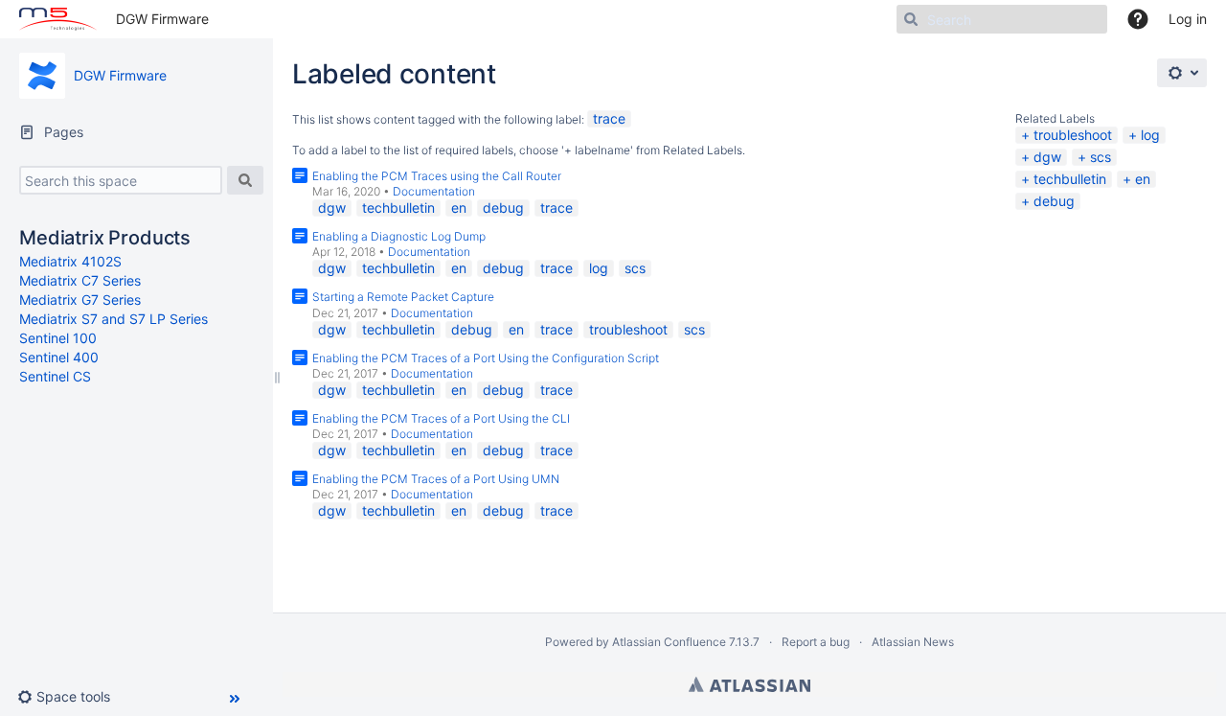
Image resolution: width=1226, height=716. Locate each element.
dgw (1047, 157)
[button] (71, 696)
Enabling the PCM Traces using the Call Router (436, 176)
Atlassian (749, 684)
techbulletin (1069, 179)
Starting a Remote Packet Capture (403, 296)
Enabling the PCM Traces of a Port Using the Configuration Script (485, 358)
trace (609, 118)
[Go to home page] (58, 19)
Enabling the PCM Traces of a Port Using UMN (435, 479)
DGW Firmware (162, 19)
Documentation (434, 191)
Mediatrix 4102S (70, 261)
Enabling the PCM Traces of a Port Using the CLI (441, 418)
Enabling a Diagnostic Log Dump (399, 236)
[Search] (245, 180)
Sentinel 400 (59, 357)
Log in (1188, 19)
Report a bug (816, 642)
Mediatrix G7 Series (80, 299)
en (1142, 179)
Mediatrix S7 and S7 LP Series (113, 319)
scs (1100, 157)
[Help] (1138, 19)
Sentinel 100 (58, 338)
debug (1054, 201)
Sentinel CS (55, 376)
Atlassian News (913, 642)
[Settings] (1182, 72)
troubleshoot (1072, 135)
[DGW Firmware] (42, 76)
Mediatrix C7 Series (80, 280)
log (1150, 135)
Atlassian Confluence (669, 642)
